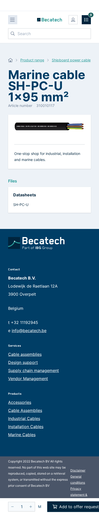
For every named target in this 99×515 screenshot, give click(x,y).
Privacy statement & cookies (78, 495)
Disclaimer (77, 470)
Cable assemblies (25, 354)
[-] (12, 506)
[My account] (73, 19)
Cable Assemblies (25, 410)
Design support (23, 362)
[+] (31, 506)
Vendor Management (28, 378)
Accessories (19, 402)
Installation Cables (25, 426)
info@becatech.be (29, 330)
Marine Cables (22, 434)
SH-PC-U (20, 204)
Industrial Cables (24, 418)
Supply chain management (33, 370)
